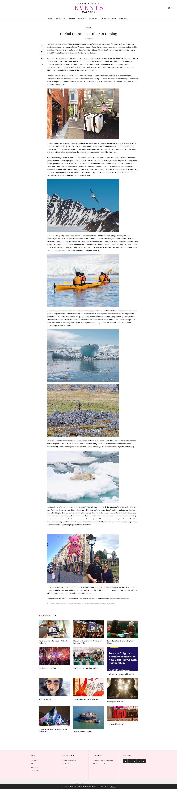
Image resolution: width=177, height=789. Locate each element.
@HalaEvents (124, 599)
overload (105, 604)
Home (50, 18)
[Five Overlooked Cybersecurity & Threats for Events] (54, 629)
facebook (113, 599)
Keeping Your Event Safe (115, 702)
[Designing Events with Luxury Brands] (88, 687)
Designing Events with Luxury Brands (85, 699)
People (88, 27)
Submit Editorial (108, 18)
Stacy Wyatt (89, 38)
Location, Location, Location (82, 731)
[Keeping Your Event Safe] (122, 688)
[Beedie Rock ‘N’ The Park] (54, 656)
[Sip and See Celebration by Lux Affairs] (88, 656)
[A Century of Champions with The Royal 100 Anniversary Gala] (88, 629)
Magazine (93, 18)
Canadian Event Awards (69, 760)
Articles (59, 18)
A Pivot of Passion (45, 699)
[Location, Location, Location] (88, 717)
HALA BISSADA (84, 604)
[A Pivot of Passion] (54, 687)
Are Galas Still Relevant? (115, 724)
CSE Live (71, 18)
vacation (112, 604)
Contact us (34, 760)
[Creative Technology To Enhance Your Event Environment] (54, 716)
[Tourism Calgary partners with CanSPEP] (122, 659)
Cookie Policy (103, 786)
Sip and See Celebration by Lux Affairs (85, 668)
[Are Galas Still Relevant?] (122, 713)
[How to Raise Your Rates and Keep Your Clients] (122, 629)
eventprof (76, 604)
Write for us (34, 767)
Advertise (34, 764)
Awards (81, 18)
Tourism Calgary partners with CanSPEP (121, 674)
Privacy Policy (35, 770)
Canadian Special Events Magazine (103, 760)
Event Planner (66, 604)
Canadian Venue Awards (69, 764)
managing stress (95, 604)
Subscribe (123, 18)
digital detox (56, 604)
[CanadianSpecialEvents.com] (88, 8)
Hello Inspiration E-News (100, 764)
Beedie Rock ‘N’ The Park (47, 668)
